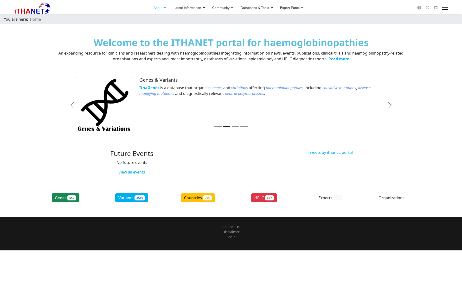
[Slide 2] (226, 127)
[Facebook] (419, 7)
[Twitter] (427, 7)
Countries (197, 197)
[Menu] (445, 7)
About (158, 8)
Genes (64, 197)
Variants (130, 197)
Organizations (395, 197)
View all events (131, 172)
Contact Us (231, 226)
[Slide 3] (235, 127)
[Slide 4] (244, 127)
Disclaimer (231, 232)
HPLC (263, 197)
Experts (329, 197)
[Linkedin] (435, 7)
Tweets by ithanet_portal (330, 152)
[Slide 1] (218, 127)
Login (231, 237)
